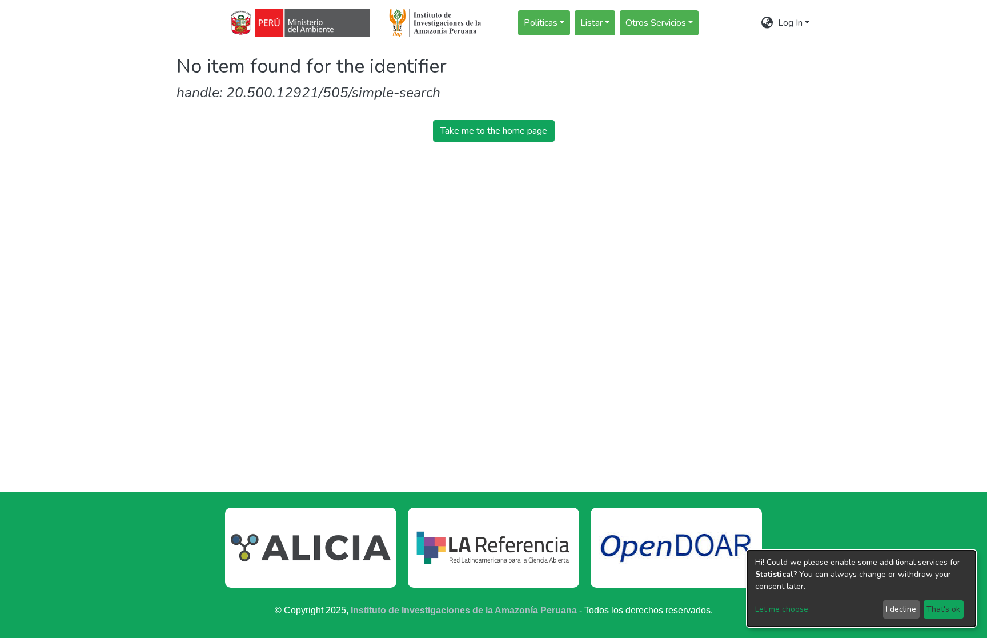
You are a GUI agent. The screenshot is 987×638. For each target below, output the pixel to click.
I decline (901, 609)
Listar (591, 23)
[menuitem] (767, 23)
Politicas (540, 23)
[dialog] (861, 589)
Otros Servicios (655, 23)
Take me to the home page (493, 131)
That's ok (943, 609)
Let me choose (781, 609)
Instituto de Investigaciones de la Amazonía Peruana (464, 610)
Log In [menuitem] (790, 23)
